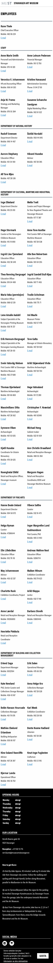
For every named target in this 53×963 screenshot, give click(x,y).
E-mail (3, 37)
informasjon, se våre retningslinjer (16, 960)
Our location (9, 832)
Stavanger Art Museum (26, 3)
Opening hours (10, 794)
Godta (42, 956)
